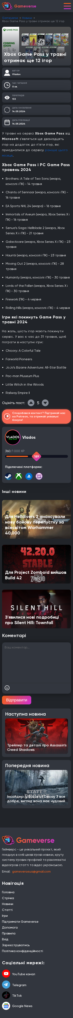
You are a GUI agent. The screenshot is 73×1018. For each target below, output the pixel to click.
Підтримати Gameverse (20, 921)
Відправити (16, 700)
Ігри (5, 916)
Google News (22, 1006)
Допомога (10, 927)
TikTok (17, 996)
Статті (7, 910)
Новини (27, 17)
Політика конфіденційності (22, 951)
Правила (8, 933)
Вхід (5, 939)
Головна (8, 892)
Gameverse (10, 17)
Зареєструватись (16, 945)
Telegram (19, 985)
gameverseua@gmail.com (31, 871)
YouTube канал (23, 974)
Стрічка (8, 898)
